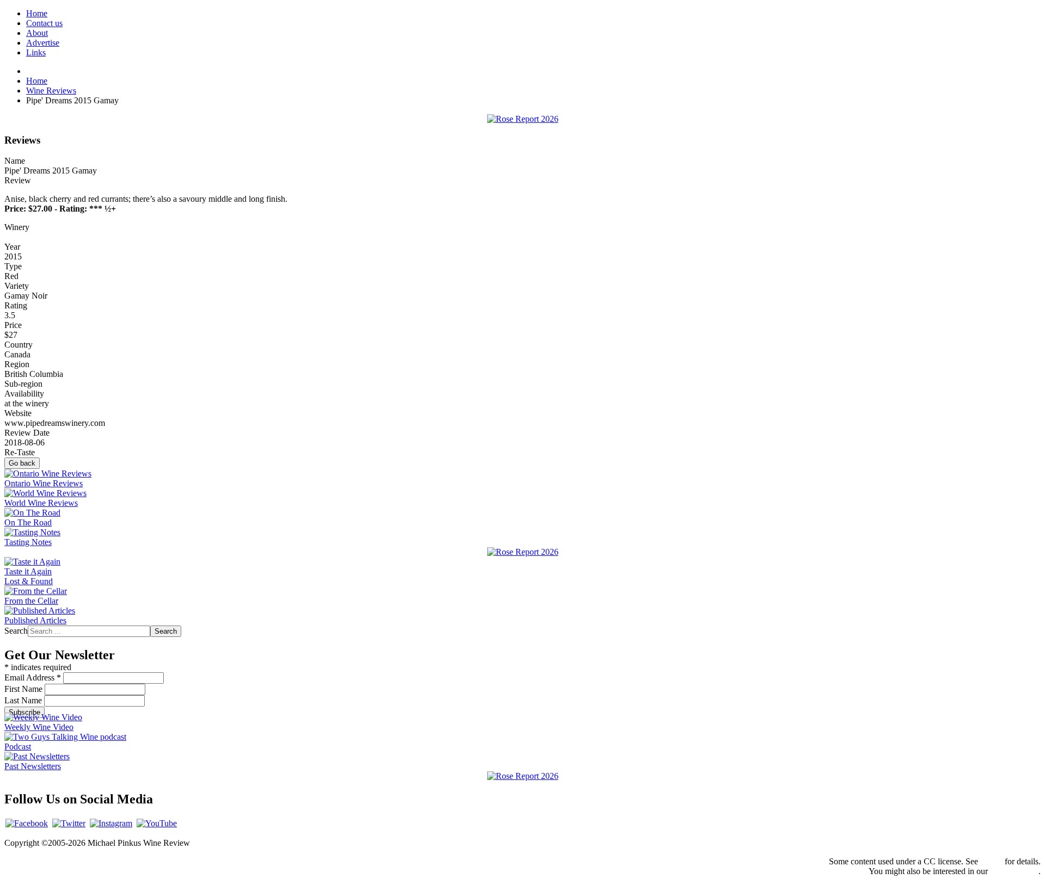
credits (991, 861)
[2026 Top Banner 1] (522, 118)
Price (13, 325)
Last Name (24, 700)
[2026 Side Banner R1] (522, 776)
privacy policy (1014, 871)
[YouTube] (157, 823)
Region (16, 364)
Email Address (32, 677)
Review (17, 180)
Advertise (42, 42)
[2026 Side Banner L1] (522, 551)
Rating (15, 305)
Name (14, 160)
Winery (16, 227)
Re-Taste (19, 452)
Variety (16, 285)
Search (16, 630)
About (37, 33)
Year (12, 246)
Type (13, 266)
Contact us (44, 23)
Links (36, 52)
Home (36, 13)
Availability (24, 393)
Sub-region (23, 383)
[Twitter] (69, 823)
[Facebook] (26, 823)
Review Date (27, 432)
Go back (22, 463)
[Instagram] (111, 823)
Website (18, 413)
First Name (24, 689)
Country (18, 344)
